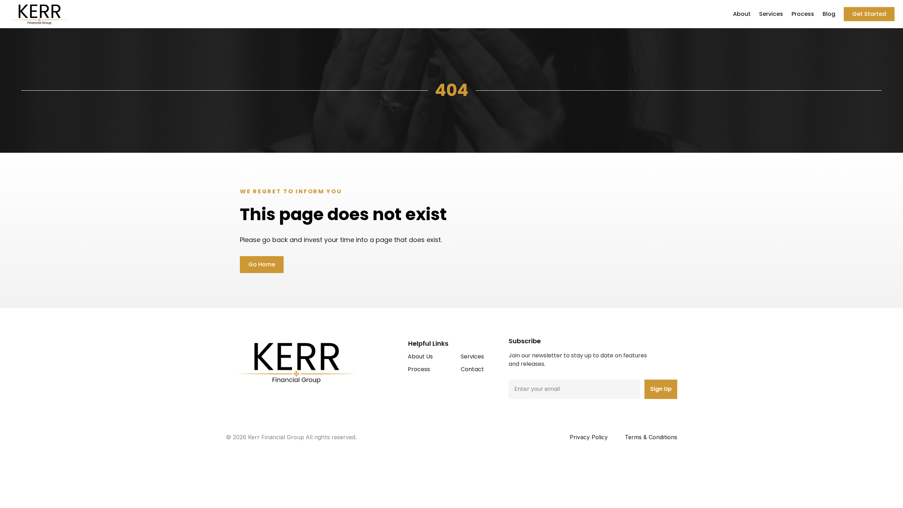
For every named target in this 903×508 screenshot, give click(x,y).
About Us (420, 356)
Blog (829, 14)
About (742, 14)
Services (771, 14)
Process (803, 14)
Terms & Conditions (651, 437)
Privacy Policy (589, 437)
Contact (472, 369)
